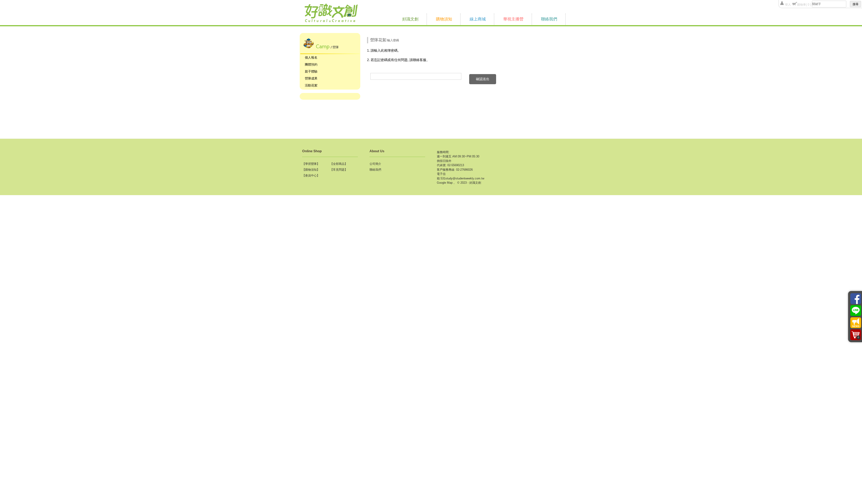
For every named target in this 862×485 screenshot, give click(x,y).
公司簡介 (375, 163)
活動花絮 (311, 85)
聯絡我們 (549, 19)
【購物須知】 (311, 169)
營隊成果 (311, 78)
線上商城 (478, 19)
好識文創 (410, 19)
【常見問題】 (338, 169)
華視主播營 (513, 19)
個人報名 (311, 57)
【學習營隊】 (311, 163)
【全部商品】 (338, 163)
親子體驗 (311, 71)
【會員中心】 (311, 175)
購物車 (804, 4)
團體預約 (311, 64)
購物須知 (444, 19)
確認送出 (482, 79)
